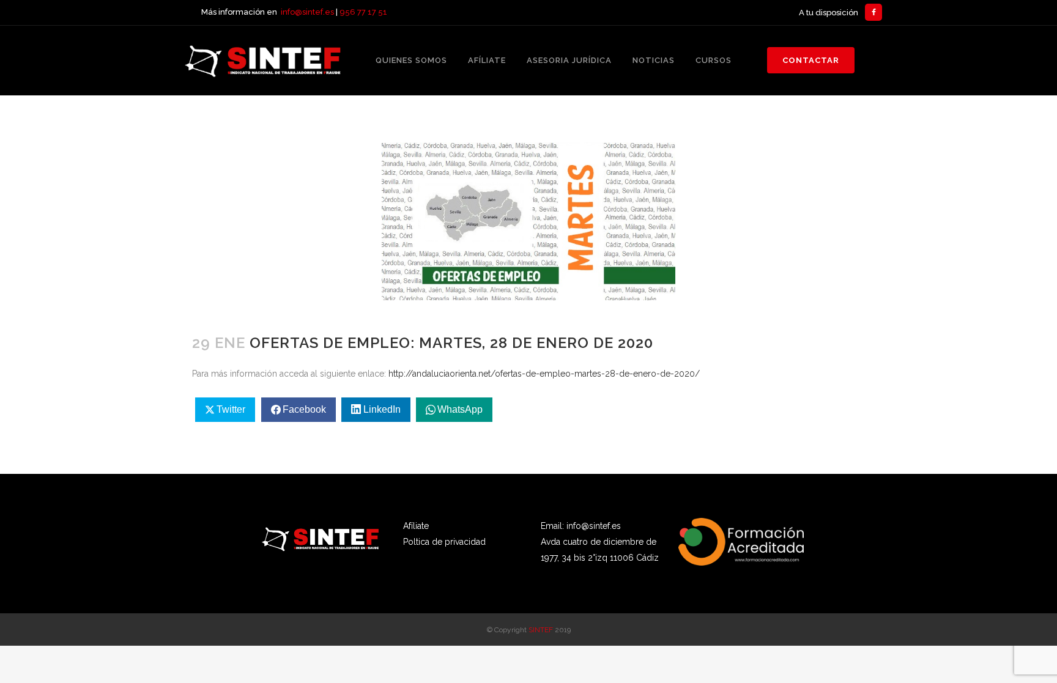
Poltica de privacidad (444, 542)
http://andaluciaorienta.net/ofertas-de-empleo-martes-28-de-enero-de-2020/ (544, 373)
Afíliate (416, 526)
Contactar (810, 60)
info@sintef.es (307, 12)
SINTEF (540, 630)
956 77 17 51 (363, 12)
